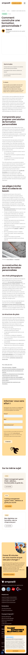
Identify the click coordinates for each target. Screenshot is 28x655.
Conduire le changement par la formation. (13, 374)
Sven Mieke (10, 259)
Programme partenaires (7, 610)
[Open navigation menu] (24, 3)
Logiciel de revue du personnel (8, 602)
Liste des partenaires (6, 608)
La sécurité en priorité (6, 623)
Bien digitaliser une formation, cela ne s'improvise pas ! (10, 520)
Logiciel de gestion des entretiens (9, 597)
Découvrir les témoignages (8, 618)
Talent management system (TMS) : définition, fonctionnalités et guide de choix (14, 481)
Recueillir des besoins (9, 208)
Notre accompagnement (7, 620)
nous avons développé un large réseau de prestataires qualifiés (13, 304)
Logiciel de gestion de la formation (9, 598)
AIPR (21, 228)
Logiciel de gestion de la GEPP (8, 600)
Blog (8, 10)
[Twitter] (3, 650)
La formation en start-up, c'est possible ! (12, 377)
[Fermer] (25, 627)
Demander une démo (16, 3)
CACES (16, 228)
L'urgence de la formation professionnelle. (13, 369)
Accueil (3, 10)
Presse (3, 637)
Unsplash (17, 259)
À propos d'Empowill (6, 616)
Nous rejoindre (5, 625)
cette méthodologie (7, 354)
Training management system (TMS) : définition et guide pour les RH (13, 500)
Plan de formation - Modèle (9, 367)
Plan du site (4, 643)
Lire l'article (8, 486)
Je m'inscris (15, 651)
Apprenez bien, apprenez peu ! (10, 375)
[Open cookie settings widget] (2, 652)
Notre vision (4, 621)
